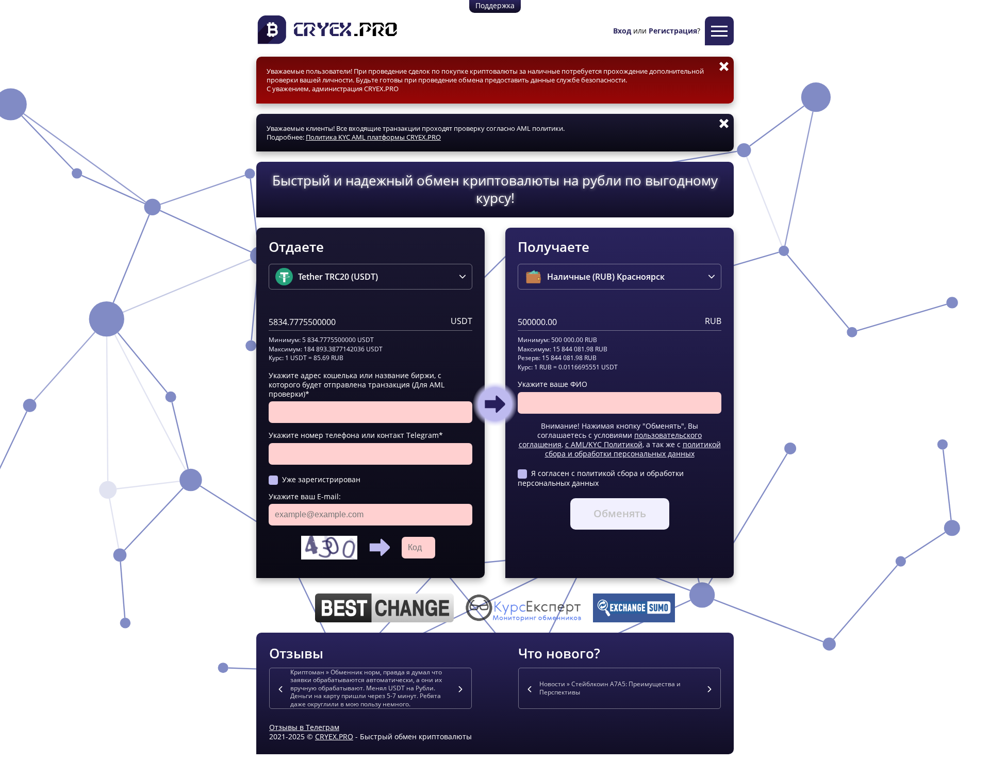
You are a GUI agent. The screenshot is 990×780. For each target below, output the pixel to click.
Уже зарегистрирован (321, 479)
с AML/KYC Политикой (603, 444)
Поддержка (495, 5)
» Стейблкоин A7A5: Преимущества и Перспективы (610, 688)
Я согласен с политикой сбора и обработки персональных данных (601, 477)
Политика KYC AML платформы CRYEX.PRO (373, 137)
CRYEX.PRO (334, 736)
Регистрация (673, 31)
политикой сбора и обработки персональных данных (633, 449)
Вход (622, 31)
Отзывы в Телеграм (304, 727)
